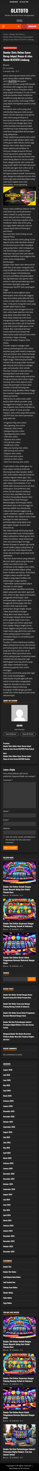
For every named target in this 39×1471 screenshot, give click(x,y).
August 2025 (7, 1132)
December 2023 (8, 1236)
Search (6, 973)
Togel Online (7, 1303)
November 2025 (8, 1116)
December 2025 (8, 1111)
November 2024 (8, 1179)
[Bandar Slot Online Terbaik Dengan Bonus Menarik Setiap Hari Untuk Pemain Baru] (19, 873)
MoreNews (13, 1468)
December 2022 (8, 1251)
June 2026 (7, 1080)
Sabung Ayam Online (10, 1287)
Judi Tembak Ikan (9, 1282)
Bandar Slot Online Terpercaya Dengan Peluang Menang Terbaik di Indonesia (18, 925)
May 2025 (6, 1147)
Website (6, 828)
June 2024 (7, 1204)
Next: (17, 756)
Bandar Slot (7, 1266)
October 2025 (8, 1121)
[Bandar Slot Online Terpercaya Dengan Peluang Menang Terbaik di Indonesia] (19, 909)
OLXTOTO (19, 10)
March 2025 (7, 1158)
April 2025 (7, 1153)
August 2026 (7, 1069)
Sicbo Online (7, 1297)
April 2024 (7, 1215)
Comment (8, 780)
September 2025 (9, 1127)
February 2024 (8, 1225)
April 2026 (7, 1090)
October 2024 (8, 1184)
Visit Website (11, 734)
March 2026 (7, 1095)
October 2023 (8, 1246)
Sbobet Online (8, 1292)
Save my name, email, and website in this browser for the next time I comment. (20, 840)
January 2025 (8, 1168)
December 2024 (8, 1173)
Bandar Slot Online (10, 48)
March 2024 (7, 1220)
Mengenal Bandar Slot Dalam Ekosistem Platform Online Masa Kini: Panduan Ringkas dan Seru (18, 1036)
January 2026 (8, 1106)
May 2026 (6, 1085)
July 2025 (6, 1137)
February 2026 (8, 1101)
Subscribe (32, 26)
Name (6, 811)
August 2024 (7, 1194)
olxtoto (19, 20)
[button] (3, 26)
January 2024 (8, 1230)
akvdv (7, 65)
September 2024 (9, 1189)
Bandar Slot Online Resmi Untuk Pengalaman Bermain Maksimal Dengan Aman (19, 960)
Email (6, 820)
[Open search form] (19, 26)
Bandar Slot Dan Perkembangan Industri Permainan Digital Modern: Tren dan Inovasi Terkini (18, 1025)
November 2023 (8, 1241)
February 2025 (8, 1163)
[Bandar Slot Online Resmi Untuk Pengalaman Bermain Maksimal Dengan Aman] (19, 944)
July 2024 (6, 1199)
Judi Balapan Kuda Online (12, 1277)
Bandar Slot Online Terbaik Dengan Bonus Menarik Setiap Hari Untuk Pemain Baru (17, 889)
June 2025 (7, 1142)
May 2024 (6, 1210)
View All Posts (27, 734)
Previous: (18, 746)
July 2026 (6, 1075)
